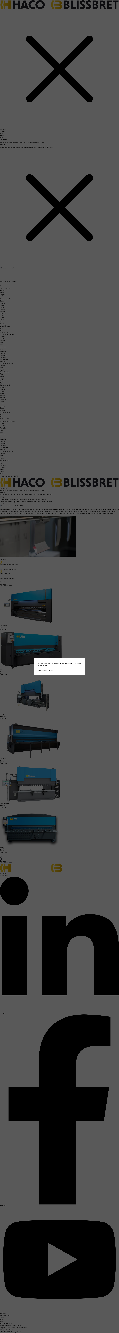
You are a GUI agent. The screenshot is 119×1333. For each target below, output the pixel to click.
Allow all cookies (42, 670)
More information (43, 665)
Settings (50, 670)
